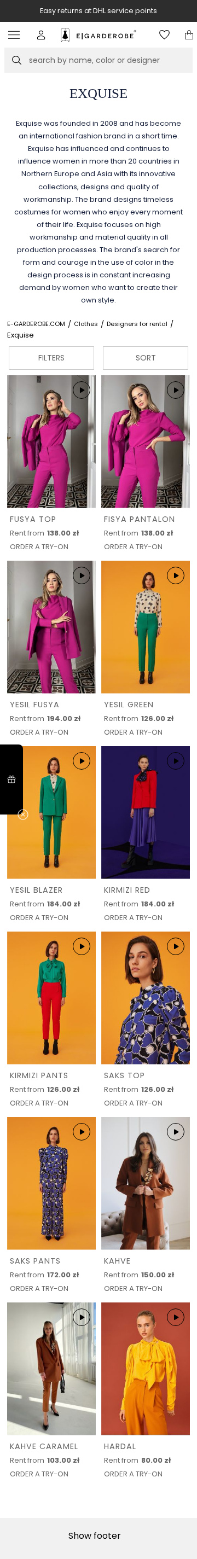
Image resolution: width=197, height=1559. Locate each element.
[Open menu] (16, 34)
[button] (41, 34)
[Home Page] (98, 35)
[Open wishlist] (164, 35)
